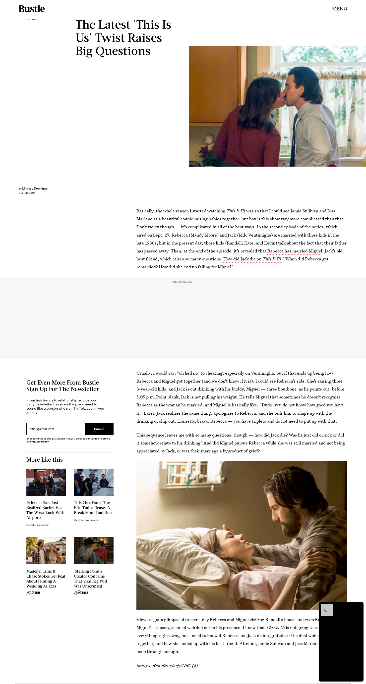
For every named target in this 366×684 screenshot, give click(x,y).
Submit (99, 429)
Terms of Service (100, 438)
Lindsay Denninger (35, 188)
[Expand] (324, 606)
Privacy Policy (40, 441)
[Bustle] (32, 8)
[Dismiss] (358, 606)
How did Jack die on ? (253, 259)
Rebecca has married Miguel (294, 251)
